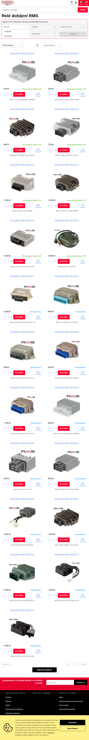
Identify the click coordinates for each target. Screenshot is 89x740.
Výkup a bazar (64, 705)
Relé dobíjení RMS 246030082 (22, 499)
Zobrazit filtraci (49, 45)
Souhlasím (50, 733)
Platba (7, 705)
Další (83, 664)
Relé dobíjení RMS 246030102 (22, 554)
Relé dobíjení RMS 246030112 (67, 554)
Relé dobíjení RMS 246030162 (67, 164)
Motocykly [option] (8, 36)
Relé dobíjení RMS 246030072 (67, 443)
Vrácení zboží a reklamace (14, 709)
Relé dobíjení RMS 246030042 (22, 387)
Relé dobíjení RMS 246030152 (22, 164)
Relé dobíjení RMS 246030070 (67, 53)
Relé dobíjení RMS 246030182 (22, 220)
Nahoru (6, 664)
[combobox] (16, 27)
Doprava (8, 701)
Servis (61, 697)
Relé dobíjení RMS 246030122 (22, 610)
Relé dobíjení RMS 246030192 (67, 220)
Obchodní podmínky (12, 713)
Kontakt (8, 697)
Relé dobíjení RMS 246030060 (22, 443)
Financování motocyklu (67, 709)
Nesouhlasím (72, 728)
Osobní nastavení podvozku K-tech (71, 701)
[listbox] (16, 34)
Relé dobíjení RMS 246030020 (67, 276)
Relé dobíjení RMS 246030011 (22, 276)
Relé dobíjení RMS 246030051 (67, 387)
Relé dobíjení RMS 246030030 (22, 332)
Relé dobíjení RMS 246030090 (22, 109)
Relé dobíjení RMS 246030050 (22, 53)
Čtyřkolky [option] (7, 31)
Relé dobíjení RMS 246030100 (67, 109)
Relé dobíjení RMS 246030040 (67, 332)
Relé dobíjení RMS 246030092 (67, 499)
